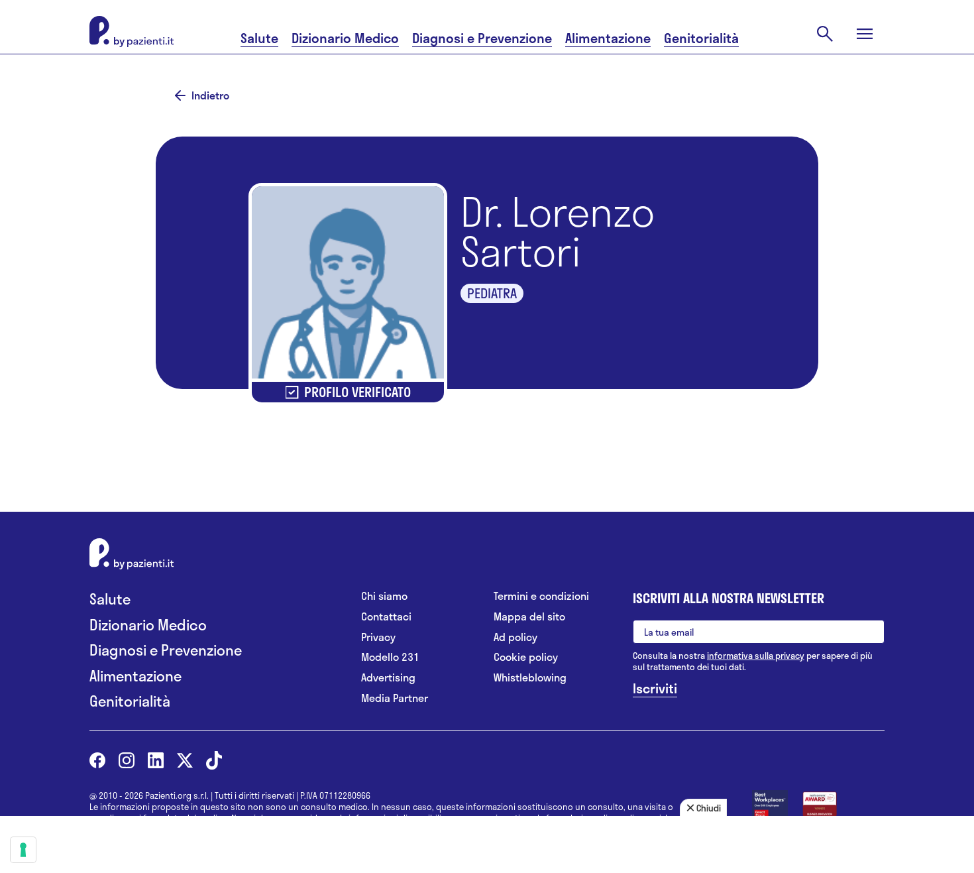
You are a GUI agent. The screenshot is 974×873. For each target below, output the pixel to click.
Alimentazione (608, 38)
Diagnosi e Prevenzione (482, 38)
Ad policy (515, 637)
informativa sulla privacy (755, 655)
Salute (259, 38)
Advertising (388, 678)
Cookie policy (526, 657)
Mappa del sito (529, 617)
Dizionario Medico (345, 38)
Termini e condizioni (541, 596)
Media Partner (394, 698)
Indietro (210, 95)
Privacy (378, 637)
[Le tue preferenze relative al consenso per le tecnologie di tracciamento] (23, 849)
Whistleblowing (530, 678)
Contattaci (386, 617)
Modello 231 (390, 657)
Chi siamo (384, 596)
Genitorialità (701, 38)
